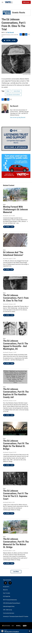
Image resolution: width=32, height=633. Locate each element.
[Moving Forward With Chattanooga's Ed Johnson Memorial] (15, 194)
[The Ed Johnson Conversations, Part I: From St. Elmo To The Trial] (15, 283)
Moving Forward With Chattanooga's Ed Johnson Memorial (15, 209)
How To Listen (6, 593)
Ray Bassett (10, 32)
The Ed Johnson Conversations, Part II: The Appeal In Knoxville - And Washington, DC (15, 344)
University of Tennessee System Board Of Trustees (15, 616)
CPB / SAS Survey (7, 609)
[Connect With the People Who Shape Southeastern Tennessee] (16, 139)
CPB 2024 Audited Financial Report (11, 603)
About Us (5, 589)
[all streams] (30, 631)
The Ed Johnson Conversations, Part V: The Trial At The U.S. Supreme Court (15, 494)
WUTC (8, 586)
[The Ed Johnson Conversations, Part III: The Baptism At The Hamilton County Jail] (15, 377)
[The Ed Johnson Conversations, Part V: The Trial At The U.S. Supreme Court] (15, 478)
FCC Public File (6, 596)
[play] (2, 631)
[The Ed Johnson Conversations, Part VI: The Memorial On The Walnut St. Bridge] (15, 527)
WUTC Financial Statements (10, 599)
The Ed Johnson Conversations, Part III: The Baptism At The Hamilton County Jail (16, 393)
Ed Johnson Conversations (13, 94)
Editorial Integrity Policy (8, 606)
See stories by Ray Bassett (17, 117)
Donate (27, 2)
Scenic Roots (17, 91)
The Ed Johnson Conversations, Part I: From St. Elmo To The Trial (16, 298)
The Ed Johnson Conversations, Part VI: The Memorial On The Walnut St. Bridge (16, 543)
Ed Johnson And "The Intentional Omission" (13, 253)
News (8, 91)
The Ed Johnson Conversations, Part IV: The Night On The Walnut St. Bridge (16, 444)
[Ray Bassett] (5, 108)
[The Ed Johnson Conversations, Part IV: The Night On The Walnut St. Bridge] (15, 428)
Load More (16, 571)
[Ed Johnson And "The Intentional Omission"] (15, 240)
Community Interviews (8, 613)
